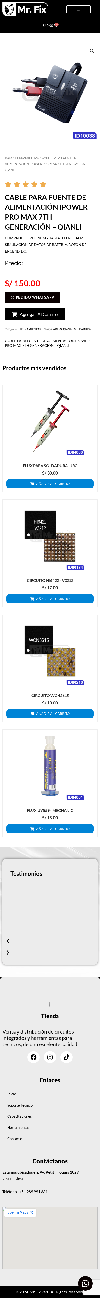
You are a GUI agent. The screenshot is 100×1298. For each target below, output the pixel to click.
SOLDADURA (82, 329)
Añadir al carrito (53, 484)
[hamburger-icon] (78, 9)
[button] (92, 51)
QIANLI (68, 329)
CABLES (56, 329)
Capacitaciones (19, 1116)
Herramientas (18, 1127)
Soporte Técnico (20, 1105)
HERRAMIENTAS (27, 158)
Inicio (8, 158)
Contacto (14, 1139)
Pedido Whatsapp (35, 297)
